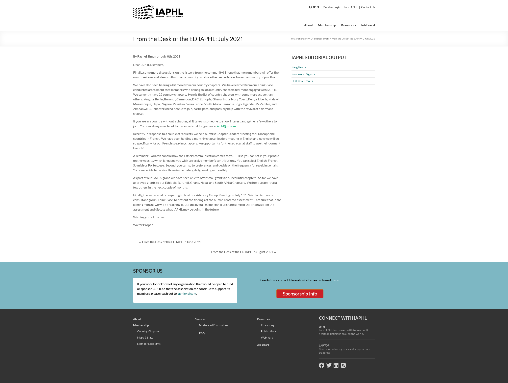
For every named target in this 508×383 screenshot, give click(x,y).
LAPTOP (324, 345)
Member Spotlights (149, 343)
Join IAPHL (351, 7)
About (308, 25)
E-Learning (267, 325)
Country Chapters (148, 331)
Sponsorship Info (300, 293)
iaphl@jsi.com (226, 126)
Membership (327, 25)
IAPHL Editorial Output (319, 57)
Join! (322, 326)
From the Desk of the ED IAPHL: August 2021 (244, 252)
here (335, 280)
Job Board (368, 25)
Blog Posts (299, 67)
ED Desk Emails (302, 81)
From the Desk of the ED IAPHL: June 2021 (169, 242)
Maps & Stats (145, 337)
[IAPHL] (158, 7)
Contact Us (368, 7)
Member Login (332, 7)
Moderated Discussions (213, 325)
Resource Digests (303, 74)
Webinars (267, 337)
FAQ (202, 333)
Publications (268, 331)
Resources (348, 25)
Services (200, 319)
